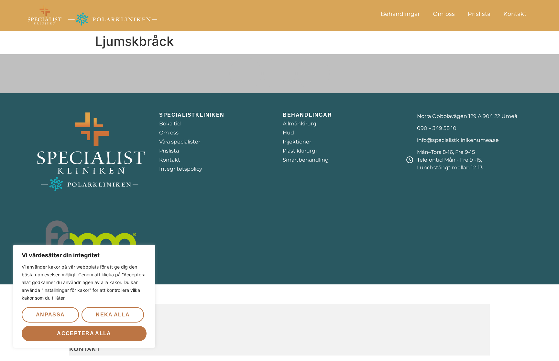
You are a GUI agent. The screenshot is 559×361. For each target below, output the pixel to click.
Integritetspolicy (180, 169)
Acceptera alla (84, 333)
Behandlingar (400, 13)
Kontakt (514, 13)
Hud (288, 133)
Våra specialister (179, 142)
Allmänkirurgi (300, 124)
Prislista (479, 13)
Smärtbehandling (306, 160)
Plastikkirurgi (300, 151)
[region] (84, 296)
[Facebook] (245, 74)
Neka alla (113, 314)
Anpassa (50, 314)
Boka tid (170, 124)
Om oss (444, 13)
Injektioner (297, 142)
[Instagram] (279, 74)
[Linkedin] (313, 74)
